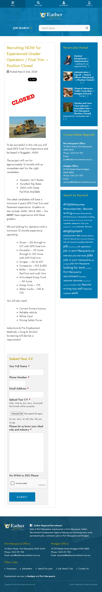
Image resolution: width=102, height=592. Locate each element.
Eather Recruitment (28, 584)
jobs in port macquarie (77, 260)
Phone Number (19, 377)
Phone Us (89, 5)
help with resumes (69, 242)
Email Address (19, 388)
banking (91, 217)
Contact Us (84, 568)
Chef (82, 223)
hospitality (80, 242)
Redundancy (82, 277)
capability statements (71, 223)
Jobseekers (27, 568)
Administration (82, 217)
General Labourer (87, 235)
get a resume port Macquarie (85, 239)
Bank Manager (88, 220)
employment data (71, 235)
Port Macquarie (72, 272)
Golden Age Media (91, 584)
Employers (11, 568)
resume (67, 280)
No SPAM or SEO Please (24, 475)
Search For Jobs (45, 568)
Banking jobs (79, 220)
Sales (74, 288)
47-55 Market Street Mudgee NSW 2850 (70, 548)
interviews (89, 241)
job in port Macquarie (76, 251)
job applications (84, 246)
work (75, 293)
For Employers (63, 5)
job (65, 246)
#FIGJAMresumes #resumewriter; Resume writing (78, 208)
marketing (88, 268)
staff (79, 289)
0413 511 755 (17, 552)
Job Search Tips (65, 568)
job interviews (79, 255)
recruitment (70, 276)
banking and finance (69, 220)
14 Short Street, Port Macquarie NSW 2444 (24, 548)
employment (72, 231)
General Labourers (70, 239)
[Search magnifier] (87, 28)
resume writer (75, 284)
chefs (87, 223)
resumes (77, 280)
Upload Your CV (19, 399)
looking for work (74, 267)
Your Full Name (19, 366)
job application (73, 247)
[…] (87, 66)
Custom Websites (75, 584)
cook (73, 227)
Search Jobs (38, 5)
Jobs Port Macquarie (80, 263)
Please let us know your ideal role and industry (26, 428)
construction (66, 227)
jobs (90, 255)
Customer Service (83, 226)
